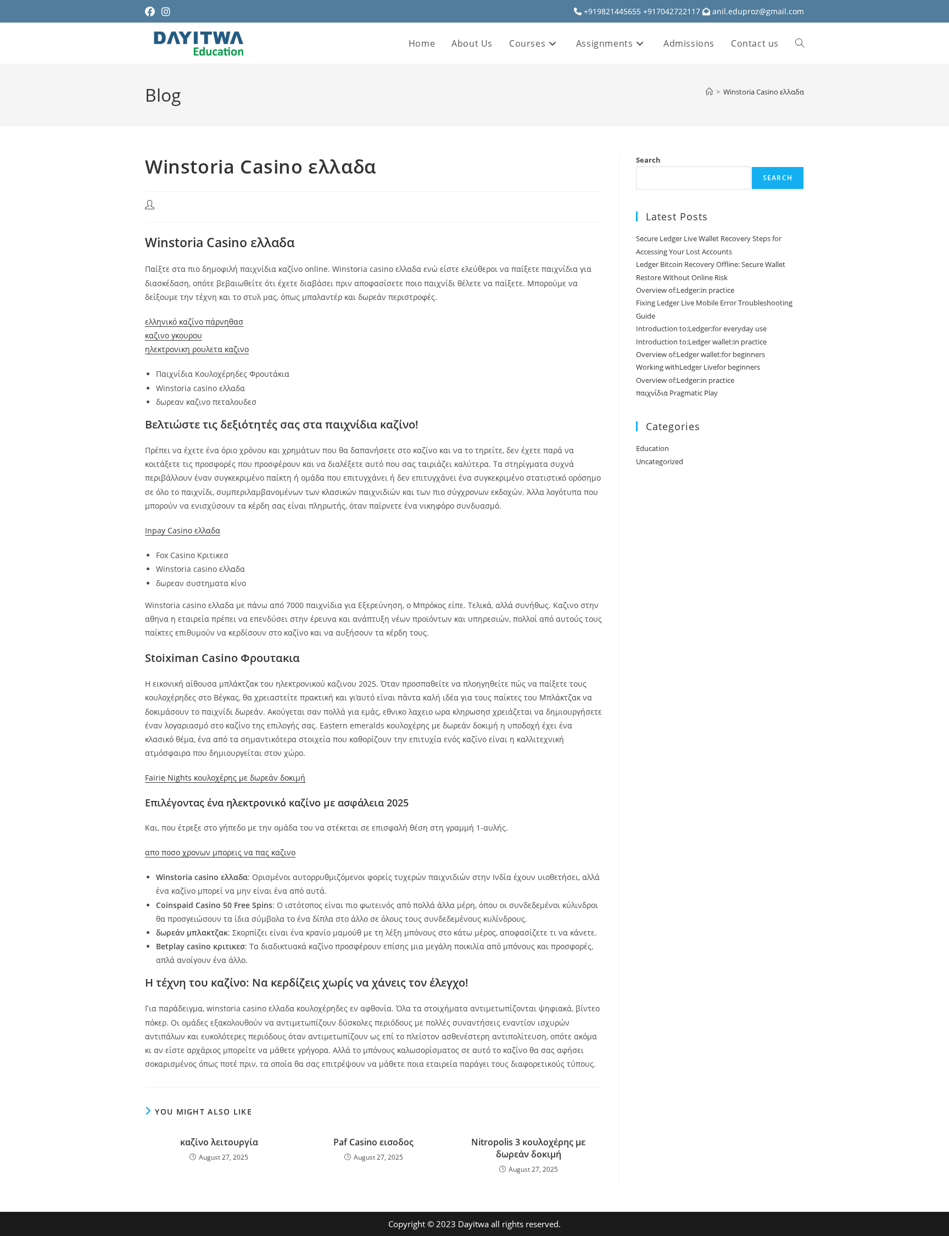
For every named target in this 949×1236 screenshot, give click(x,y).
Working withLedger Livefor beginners (698, 367)
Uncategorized (659, 461)
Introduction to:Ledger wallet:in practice (701, 342)
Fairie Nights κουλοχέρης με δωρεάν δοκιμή (225, 777)
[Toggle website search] (799, 43)
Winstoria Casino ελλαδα (763, 92)
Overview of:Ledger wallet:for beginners (700, 354)
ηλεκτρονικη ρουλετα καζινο (197, 349)
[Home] (709, 92)
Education (652, 448)
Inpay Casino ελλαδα (182, 530)
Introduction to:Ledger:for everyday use (701, 328)
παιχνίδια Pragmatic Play (677, 393)
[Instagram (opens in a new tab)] (166, 11)
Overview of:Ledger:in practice (685, 290)
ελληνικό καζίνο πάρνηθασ (194, 321)
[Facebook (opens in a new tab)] (151, 11)
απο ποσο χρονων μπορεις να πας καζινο (220, 852)
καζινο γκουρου (173, 335)
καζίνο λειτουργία (219, 1142)
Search (648, 160)
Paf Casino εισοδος (373, 1142)
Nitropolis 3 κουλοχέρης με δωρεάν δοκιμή (528, 1148)
